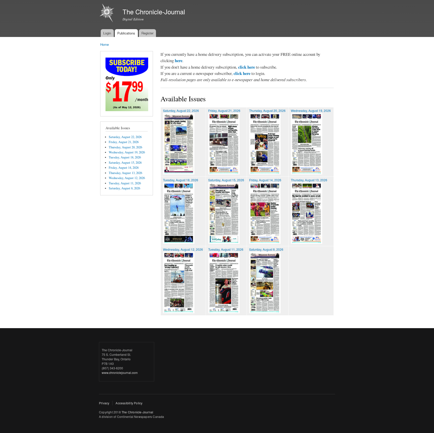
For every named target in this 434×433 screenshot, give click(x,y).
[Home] (107, 13)
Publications (126, 33)
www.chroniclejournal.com (120, 372)
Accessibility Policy (129, 403)
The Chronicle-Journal (137, 412)
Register (147, 33)
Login (107, 33)
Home (104, 44)
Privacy (104, 403)
